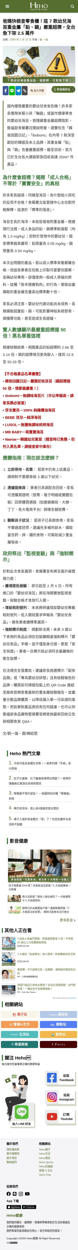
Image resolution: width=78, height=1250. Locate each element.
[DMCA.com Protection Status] (12, 1242)
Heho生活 (44, 1153)
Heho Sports (46, 1162)
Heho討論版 (46, 1166)
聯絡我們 (12, 1162)
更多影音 (67, 920)
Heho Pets (45, 1174)
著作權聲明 (13, 1153)
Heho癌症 (44, 1158)
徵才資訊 (12, 1158)
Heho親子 (44, 1149)
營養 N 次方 (45, 1170)
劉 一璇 (44, 39)
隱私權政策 (13, 1149)
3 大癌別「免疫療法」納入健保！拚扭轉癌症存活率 (46, 954)
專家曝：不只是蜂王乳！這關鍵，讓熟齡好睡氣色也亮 (46, 971)
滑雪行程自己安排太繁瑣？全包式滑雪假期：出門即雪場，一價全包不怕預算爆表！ (46, 986)
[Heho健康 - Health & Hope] (39, 6)
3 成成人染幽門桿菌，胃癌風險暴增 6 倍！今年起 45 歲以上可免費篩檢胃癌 (45, 940)
